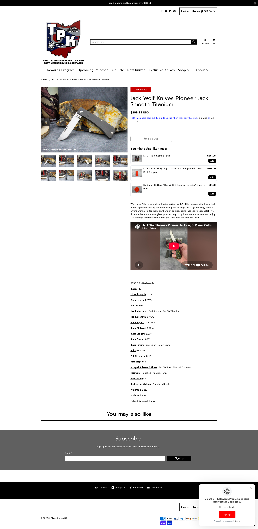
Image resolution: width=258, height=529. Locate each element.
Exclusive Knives (162, 70)
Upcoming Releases (93, 70)
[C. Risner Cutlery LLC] (63, 42)
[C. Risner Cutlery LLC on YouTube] (166, 11)
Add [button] (212, 160)
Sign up (203, 118)
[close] (255, 3)
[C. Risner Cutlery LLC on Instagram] (170, 11)
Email (68, 453)
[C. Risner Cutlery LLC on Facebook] (162, 11)
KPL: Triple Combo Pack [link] (156, 155)
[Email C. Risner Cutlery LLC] (174, 11)
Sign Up (179, 458)
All (53, 80)
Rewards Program (61, 70)
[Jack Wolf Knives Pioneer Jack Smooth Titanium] (84, 119)
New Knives (136, 70)
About (200, 70)
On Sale (118, 70)
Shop (182, 70)
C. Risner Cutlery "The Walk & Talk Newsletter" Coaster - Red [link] (175, 186)
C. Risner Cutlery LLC (57, 518)
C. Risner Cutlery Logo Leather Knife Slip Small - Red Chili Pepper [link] (172, 170)
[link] (137, 158)
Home (44, 80)
